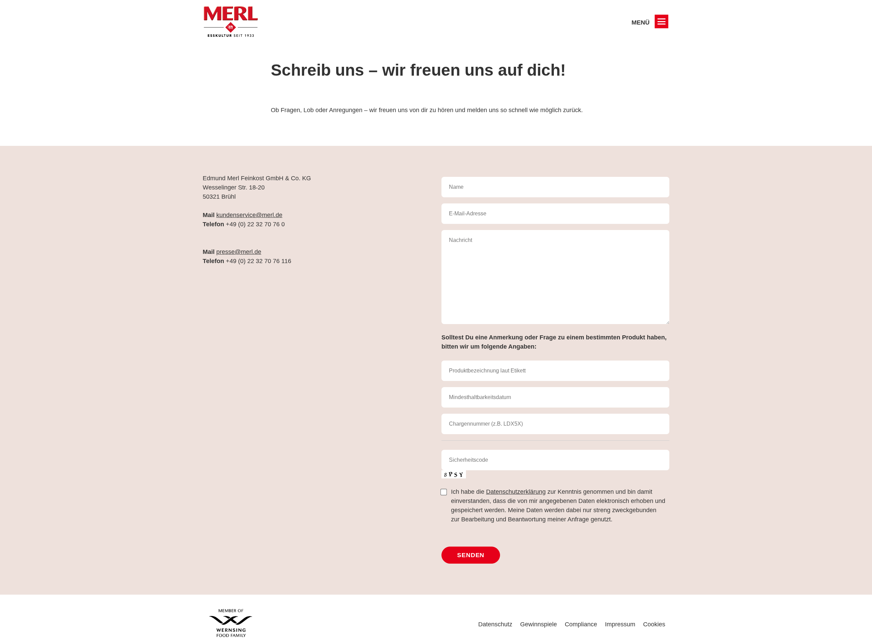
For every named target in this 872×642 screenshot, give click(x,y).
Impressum (620, 624)
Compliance (581, 624)
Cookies (654, 624)
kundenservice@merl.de (249, 215)
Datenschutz (495, 624)
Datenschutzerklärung (516, 491)
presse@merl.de (238, 251)
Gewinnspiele (538, 624)
